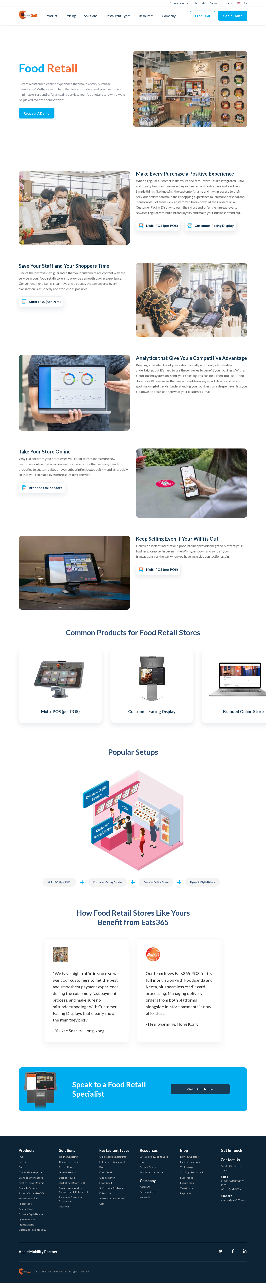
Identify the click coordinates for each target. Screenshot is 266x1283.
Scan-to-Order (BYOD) (31, 1193)
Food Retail (105, 1182)
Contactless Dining (69, 1161)
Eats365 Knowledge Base (154, 1156)
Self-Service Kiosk (29, 1198)
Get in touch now (200, 1089)
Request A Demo (36, 113)
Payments (185, 1193)
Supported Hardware (151, 1172)
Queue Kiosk (26, 1209)
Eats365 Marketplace (30, 1172)
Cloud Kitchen (107, 1177)
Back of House (67, 1177)
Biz (20, 1167)
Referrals (200, 3)
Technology (186, 1167)
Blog (142, 1161)
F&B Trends (186, 1177)
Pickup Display (26, 1224)
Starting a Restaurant (191, 1172)
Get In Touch (232, 16)
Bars (102, 1167)
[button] (14, 684)
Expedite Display (28, 1188)
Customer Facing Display (32, 1229)
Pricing (71, 16)
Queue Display (27, 1219)
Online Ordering (68, 1156)
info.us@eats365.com (233, 1189)
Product (51, 16)
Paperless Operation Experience (70, 1199)
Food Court (105, 1172)
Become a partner (180, 3)
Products (26, 1150)
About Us (145, 1186)
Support (214, 3)
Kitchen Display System (31, 1182)
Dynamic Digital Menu (202, 882)
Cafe (102, 1203)
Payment (64, 1206)
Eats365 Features (190, 1161)
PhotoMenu (25, 1203)
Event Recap (187, 1182)
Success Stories (148, 1192)
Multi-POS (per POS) (59, 882)
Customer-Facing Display (107, 882)
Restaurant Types (118, 16)
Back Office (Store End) (72, 1182)
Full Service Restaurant (112, 1161)
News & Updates (189, 1156)
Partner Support (148, 1167)
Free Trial (202, 16)
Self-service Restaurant (112, 1188)
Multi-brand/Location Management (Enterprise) (73, 1190)
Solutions (90, 16)
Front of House (67, 1167)
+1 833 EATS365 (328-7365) (233, 1182)
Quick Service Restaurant (113, 1156)
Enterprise (105, 1193)
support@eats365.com (233, 1200)
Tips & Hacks (187, 1188)
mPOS (22, 1161)
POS (21, 1156)
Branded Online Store (156, 882)
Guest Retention (68, 1172)
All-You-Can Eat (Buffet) (112, 1198)
